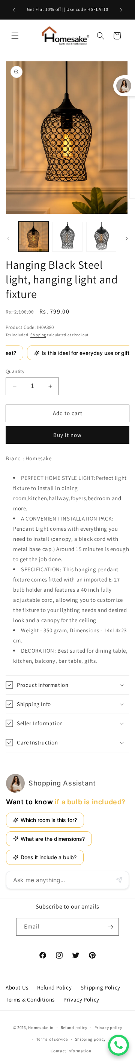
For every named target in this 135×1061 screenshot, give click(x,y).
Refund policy (74, 1027)
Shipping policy (90, 1039)
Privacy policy (108, 1027)
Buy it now (67, 434)
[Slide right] (126, 238)
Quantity (15, 371)
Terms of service (52, 1039)
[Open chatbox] (118, 1045)
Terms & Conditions (30, 999)
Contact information (71, 1050)
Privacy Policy (81, 999)
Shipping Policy (100, 987)
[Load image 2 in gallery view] (67, 237)
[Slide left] (8, 238)
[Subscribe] (110, 927)
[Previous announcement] (14, 10)
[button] (15, 35)
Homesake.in (41, 1027)
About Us (17, 987)
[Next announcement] (121, 10)
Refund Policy (54, 987)
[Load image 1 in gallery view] (33, 237)
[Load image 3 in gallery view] (101, 237)
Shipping (38, 334)
